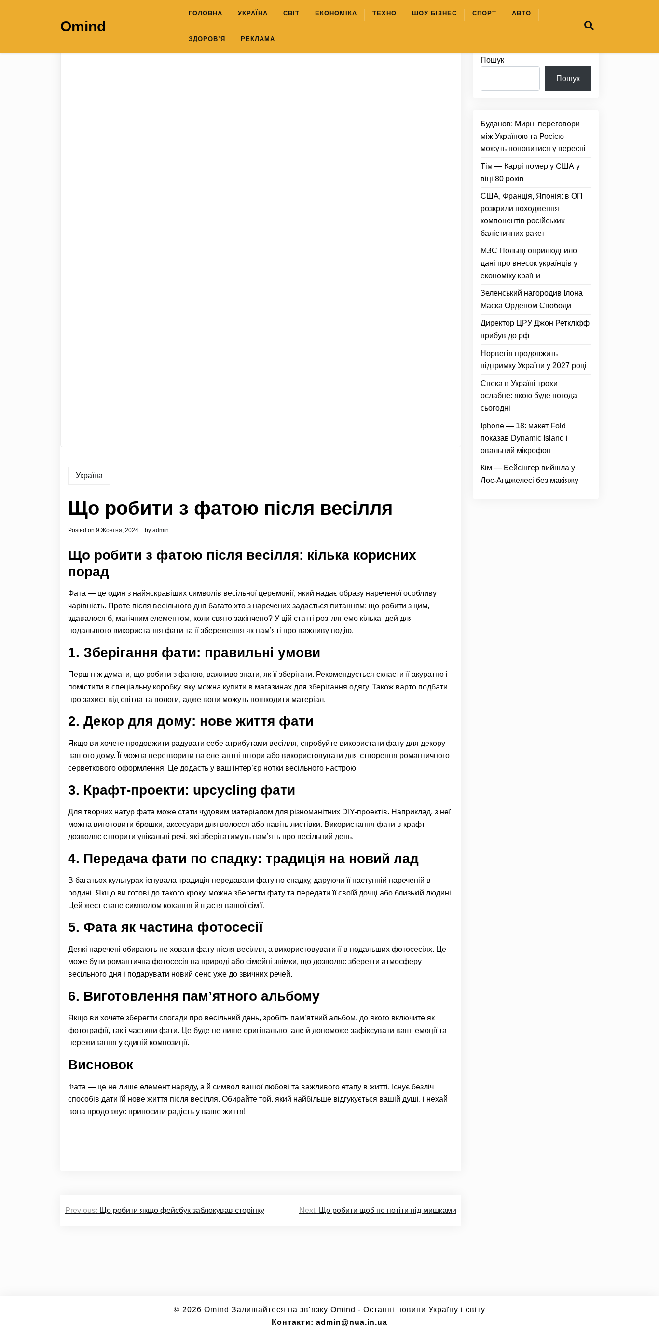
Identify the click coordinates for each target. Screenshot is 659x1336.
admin (160, 530)
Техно (384, 13)
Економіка (336, 13)
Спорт (484, 13)
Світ (291, 13)
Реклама (258, 38)
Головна (205, 13)
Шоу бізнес (434, 13)
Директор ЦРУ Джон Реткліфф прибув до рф (535, 329)
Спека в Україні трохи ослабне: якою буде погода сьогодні (529, 395)
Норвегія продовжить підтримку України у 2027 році (534, 359)
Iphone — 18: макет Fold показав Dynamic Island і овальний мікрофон (524, 438)
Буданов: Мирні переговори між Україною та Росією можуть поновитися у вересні (533, 136)
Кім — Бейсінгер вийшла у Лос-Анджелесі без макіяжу (529, 474)
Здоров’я (207, 38)
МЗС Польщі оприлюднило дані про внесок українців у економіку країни (529, 263)
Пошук (492, 60)
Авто (521, 13)
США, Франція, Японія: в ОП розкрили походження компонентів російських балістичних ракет (532, 215)
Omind (83, 26)
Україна (253, 13)
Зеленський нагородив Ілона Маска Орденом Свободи (532, 299)
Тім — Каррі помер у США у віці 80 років (530, 172)
